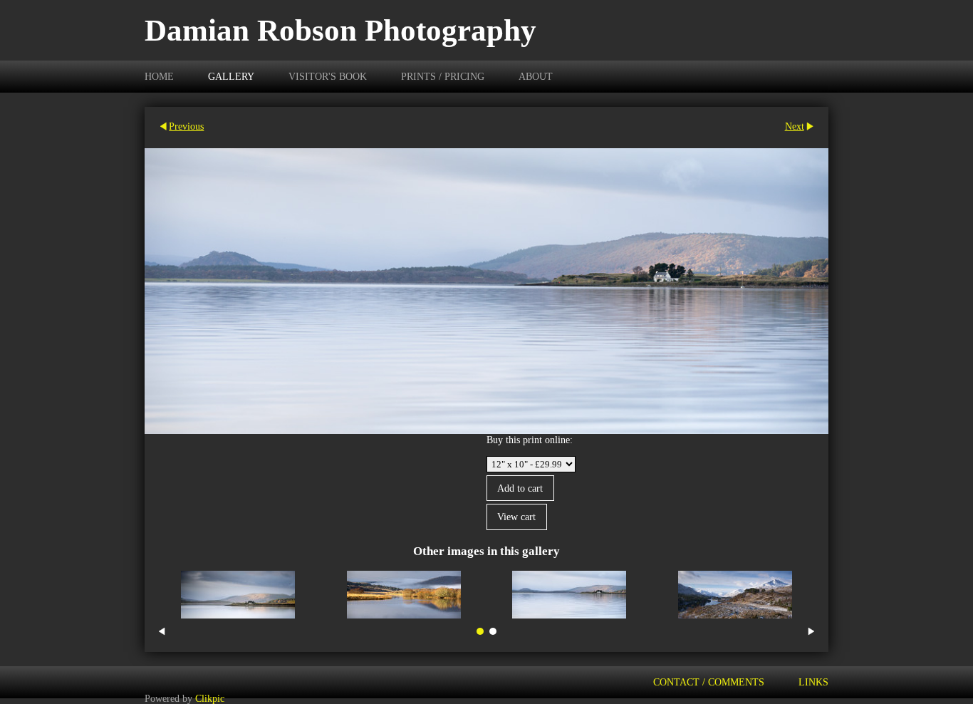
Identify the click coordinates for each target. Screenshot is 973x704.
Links (813, 682)
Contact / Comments (708, 682)
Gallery (231, 76)
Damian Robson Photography (340, 30)
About (536, 76)
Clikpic (209, 697)
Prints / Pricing (442, 76)
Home (159, 76)
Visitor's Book (327, 76)
